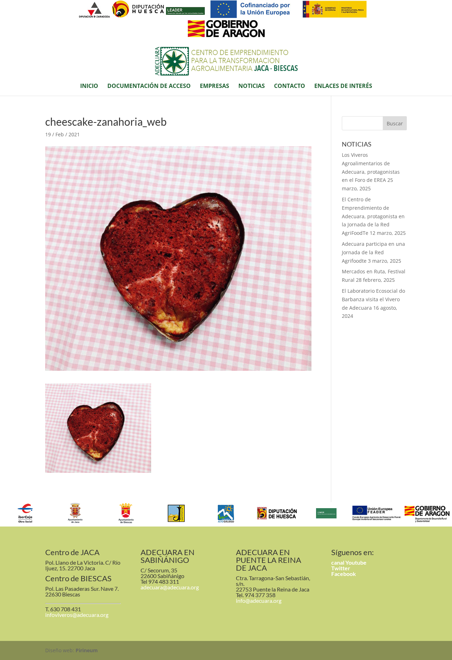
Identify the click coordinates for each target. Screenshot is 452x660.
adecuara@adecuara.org (170, 587)
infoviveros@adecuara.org (76, 614)
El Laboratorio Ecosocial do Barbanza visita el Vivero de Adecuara (373, 299)
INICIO (89, 86)
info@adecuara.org (258, 600)
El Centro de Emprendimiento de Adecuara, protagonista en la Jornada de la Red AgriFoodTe (373, 216)
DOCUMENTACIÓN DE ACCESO (149, 86)
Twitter (340, 568)
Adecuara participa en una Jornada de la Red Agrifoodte (373, 252)
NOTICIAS (251, 86)
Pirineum (87, 650)
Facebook (343, 573)
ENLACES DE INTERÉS (343, 86)
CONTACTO (289, 86)
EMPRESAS (214, 86)
